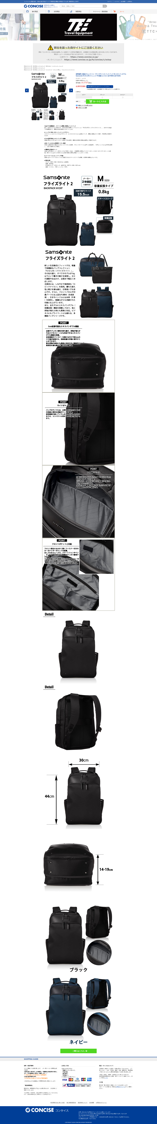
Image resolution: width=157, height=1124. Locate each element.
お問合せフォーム (120, 1086)
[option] (78, 27)
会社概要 (123, 1)
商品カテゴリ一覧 (28, 66)
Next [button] (71, 90)
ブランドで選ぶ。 (57, 69)
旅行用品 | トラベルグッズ (39, 66)
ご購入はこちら (79, 1051)
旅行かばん (48, 66)
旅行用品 (35, 11)
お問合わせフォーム (101, 1102)
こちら (106, 1077)
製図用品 (78, 11)
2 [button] (73, 42)
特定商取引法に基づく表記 (58, 1102)
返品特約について (82, 1102)
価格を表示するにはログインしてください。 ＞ (99, 86)
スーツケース (49, 69)
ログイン (109, 1)
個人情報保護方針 (71, 1102)
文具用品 (57, 11)
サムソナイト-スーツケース (68, 69)
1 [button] (70, 42)
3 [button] (76, 42)
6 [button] (84, 42)
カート (122, 11)
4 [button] (78, 42)
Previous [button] (27, 90)
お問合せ (129, 1)
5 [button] (81, 42)
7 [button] (87, 42)
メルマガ (116, 1)
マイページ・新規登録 (100, 11)
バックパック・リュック (57, 66)
